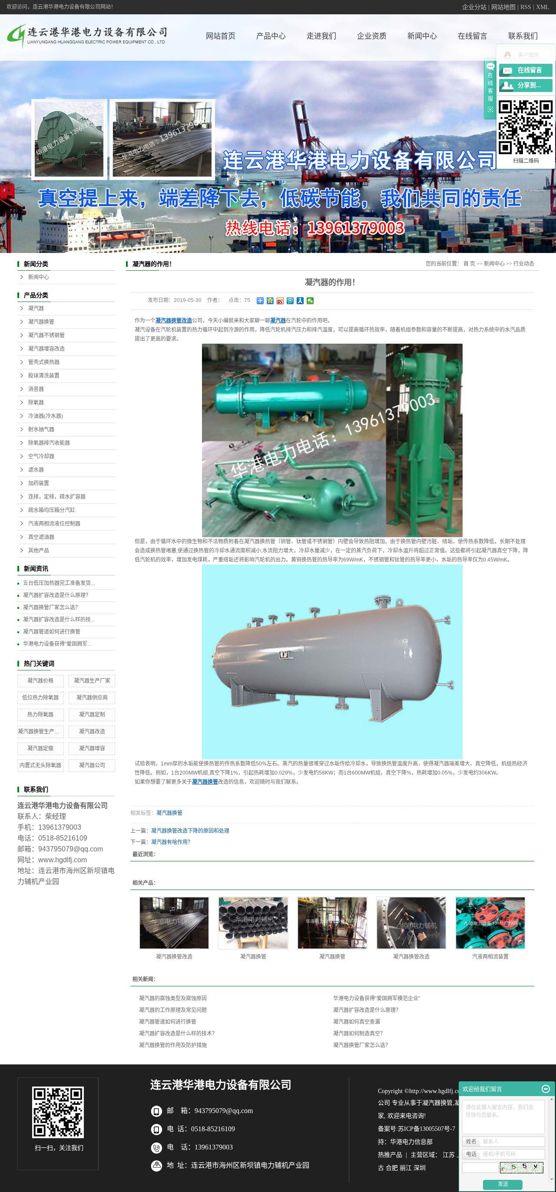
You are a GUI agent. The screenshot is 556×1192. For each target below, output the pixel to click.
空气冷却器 (41, 456)
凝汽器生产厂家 (92, 681)
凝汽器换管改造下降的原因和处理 (190, 831)
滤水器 (36, 470)
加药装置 (38, 483)
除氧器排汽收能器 (49, 443)
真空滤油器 (41, 537)
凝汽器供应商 (92, 698)
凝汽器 (36, 308)
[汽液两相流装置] (490, 922)
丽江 (406, 1168)
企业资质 (372, 36)
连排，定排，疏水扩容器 (57, 497)
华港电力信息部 (411, 1142)
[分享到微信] (310, 300)
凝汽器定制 (92, 715)
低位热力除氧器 (40, 698)
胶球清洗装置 (44, 376)
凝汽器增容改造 (46, 349)
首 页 (469, 264)
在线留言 (472, 36)
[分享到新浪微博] (280, 300)
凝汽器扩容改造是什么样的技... (59, 620)
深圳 (420, 1168)
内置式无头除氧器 (40, 765)
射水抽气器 (41, 430)
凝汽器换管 (41, 322)
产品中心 (271, 36)
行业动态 (523, 264)
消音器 (36, 389)
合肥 (392, 1168)
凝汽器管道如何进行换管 (51, 632)
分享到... (529, 85)
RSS (525, 7)
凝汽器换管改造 (174, 957)
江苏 (449, 1155)
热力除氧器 (40, 715)
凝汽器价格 (40, 681)
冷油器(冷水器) (45, 416)
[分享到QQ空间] (270, 300)
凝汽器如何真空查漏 (356, 1022)
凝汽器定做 (40, 748)
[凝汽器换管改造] (174, 922)
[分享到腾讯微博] (290, 300)
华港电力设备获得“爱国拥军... (57, 644)
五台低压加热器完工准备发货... (59, 583)
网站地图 (503, 7)
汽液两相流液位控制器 (54, 524)
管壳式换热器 (44, 362)
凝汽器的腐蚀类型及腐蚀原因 (173, 998)
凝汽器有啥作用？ (172, 842)
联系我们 (523, 36)
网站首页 (220, 36)
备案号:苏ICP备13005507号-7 (416, 1129)
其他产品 (38, 551)
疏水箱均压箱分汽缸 (51, 510)
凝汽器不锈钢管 (46, 335)
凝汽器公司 (92, 765)
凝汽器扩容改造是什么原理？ (57, 595)
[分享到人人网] (300, 300)
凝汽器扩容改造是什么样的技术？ (178, 1034)
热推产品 (390, 1155)
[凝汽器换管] (253, 922)
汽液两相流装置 (490, 957)
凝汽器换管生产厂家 (41, 732)
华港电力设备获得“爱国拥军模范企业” (376, 998)
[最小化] (546, 1089)
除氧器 (36, 403)
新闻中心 (422, 36)
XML (542, 7)
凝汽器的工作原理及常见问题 (173, 1010)
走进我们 (321, 36)
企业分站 (474, 7)
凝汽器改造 (92, 732)
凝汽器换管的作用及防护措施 (173, 1045)
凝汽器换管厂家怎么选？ (51, 607)
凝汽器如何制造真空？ (359, 1034)
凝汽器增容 (92, 748)
